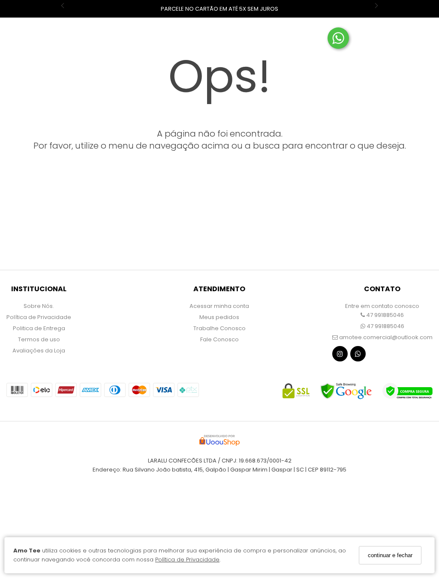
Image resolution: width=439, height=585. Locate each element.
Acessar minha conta (219, 306)
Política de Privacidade (187, 559)
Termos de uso (39, 339)
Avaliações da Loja (38, 350)
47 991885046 (384, 315)
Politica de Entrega (39, 328)
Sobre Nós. (39, 306)
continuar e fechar (390, 555)
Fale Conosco (219, 339)
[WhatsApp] (358, 355)
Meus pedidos (219, 317)
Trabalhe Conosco (219, 328)
